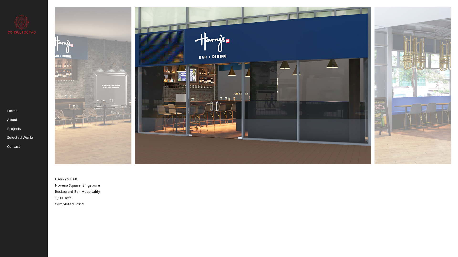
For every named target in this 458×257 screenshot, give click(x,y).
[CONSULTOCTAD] (23, 24)
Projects (14, 128)
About (12, 119)
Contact (13, 146)
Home (12, 110)
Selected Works (20, 137)
